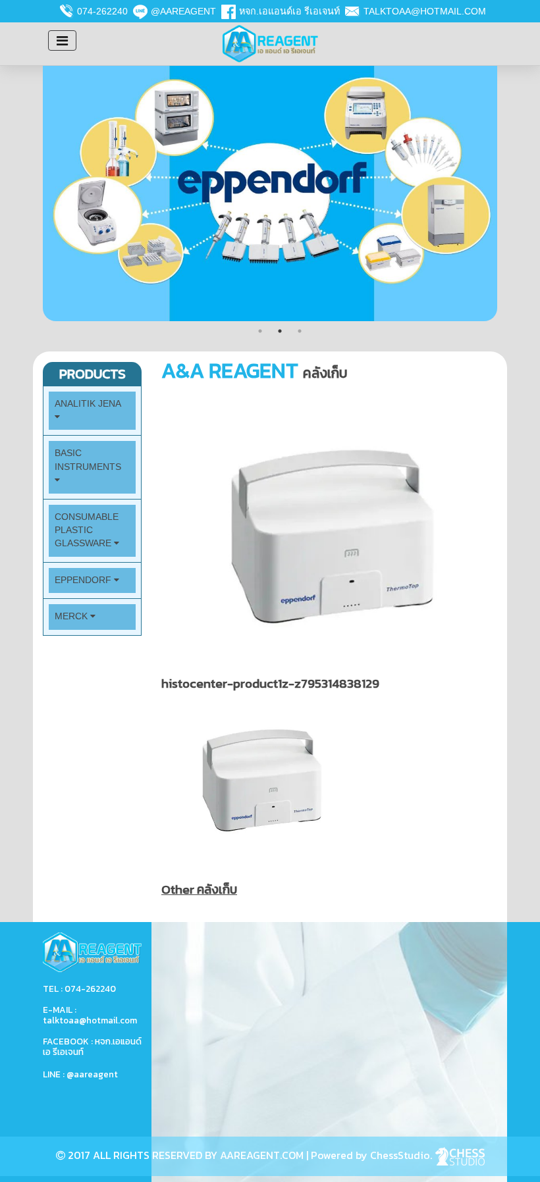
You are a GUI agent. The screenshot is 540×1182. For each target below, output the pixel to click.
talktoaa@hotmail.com (425, 11)
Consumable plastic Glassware (87, 530)
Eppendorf (84, 580)
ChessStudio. (402, 1155)
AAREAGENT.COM (262, 1155)
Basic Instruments (88, 459)
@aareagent (183, 11)
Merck (72, 616)
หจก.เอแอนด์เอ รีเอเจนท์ (289, 11)
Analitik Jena (88, 404)
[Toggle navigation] (62, 40)
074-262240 (102, 11)
